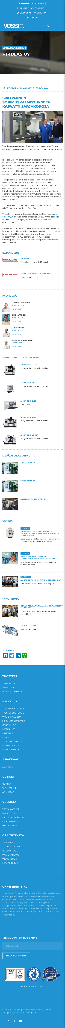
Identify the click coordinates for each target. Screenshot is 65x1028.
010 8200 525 (18, 305)
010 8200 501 (18, 330)
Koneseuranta (10, 745)
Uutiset (6, 784)
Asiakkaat (25, 88)
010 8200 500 (37, 3)
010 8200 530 (37, 8)
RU (37, 17)
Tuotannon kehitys (13, 709)
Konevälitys (9, 725)
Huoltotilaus (10, 851)
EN (28, 17)
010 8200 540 (40, 12)
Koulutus (7, 737)
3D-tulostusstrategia (14, 721)
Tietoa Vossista (10, 809)
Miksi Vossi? (8, 813)
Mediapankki (9, 825)
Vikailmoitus (9, 859)
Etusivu (11, 88)
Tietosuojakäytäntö (32, 986)
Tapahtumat (9, 788)
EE (33, 17)
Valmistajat (9, 687)
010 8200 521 (17, 317)
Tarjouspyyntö (11, 846)
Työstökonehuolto (13, 713)
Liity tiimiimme (10, 821)
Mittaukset (8, 729)
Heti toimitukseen (12, 691)
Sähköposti (16, 309)
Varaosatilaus (10, 855)
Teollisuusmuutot (12, 741)
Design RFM (32, 1012)
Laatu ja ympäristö (13, 817)
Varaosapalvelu (11, 717)
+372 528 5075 (18, 342)
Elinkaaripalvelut (12, 749)
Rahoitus (7, 733)
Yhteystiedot (9, 842)
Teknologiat (9, 683)
